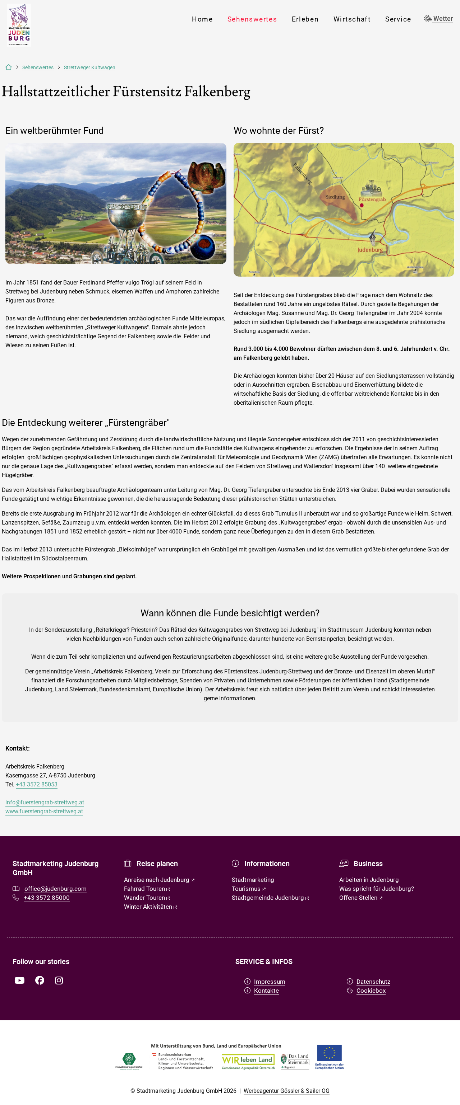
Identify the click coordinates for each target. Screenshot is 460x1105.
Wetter (442, 18)
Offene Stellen (359, 897)
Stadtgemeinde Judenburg (268, 897)
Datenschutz (373, 981)
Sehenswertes (252, 19)
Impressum (269, 981)
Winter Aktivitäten (149, 906)
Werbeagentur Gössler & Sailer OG (287, 1090)
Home (202, 19)
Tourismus (247, 888)
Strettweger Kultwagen (89, 68)
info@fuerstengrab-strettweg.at (44, 802)
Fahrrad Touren (145, 888)
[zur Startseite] (19, 25)
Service (398, 19)
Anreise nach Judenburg (157, 879)
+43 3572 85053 (37, 784)
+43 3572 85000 (47, 897)
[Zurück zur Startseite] (8, 68)
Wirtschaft (352, 19)
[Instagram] (59, 980)
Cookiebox (371, 990)
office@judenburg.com (55, 888)
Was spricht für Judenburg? (376, 888)
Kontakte (266, 990)
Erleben (305, 19)
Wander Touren (145, 897)
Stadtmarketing (253, 879)
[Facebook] (39, 980)
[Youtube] (19, 980)
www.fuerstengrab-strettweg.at (44, 811)
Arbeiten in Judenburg (369, 879)
